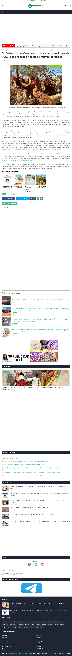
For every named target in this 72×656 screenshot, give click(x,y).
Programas (5, 624)
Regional (7, 50)
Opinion (38, 624)
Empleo (44, 624)
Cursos (49, 621)
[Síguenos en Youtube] (42, 565)
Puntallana (4, 644)
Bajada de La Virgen (29, 624)
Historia (56, 624)
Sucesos (60, 621)
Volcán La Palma (36, 621)
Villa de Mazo (39, 648)
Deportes (22, 621)
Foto (37, 627)
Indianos (62, 624)
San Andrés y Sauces (41, 644)
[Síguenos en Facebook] (29, 565)
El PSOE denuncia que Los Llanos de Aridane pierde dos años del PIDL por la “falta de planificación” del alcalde (39, 501)
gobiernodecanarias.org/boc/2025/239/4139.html (17, 160)
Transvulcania (13, 624)
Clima (19, 627)
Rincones (32, 627)
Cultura (28, 621)
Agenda (10, 621)
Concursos (21, 624)
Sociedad (44, 621)
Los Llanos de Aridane (7, 642)
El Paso (38, 637)
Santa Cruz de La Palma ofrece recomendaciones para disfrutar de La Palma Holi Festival (26, 476)
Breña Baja (4, 637)
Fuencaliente (5, 640)
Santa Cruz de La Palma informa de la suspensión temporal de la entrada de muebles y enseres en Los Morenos (39, 494)
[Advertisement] (36, 29)
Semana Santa (6, 627)
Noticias (4, 621)
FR (12, 570)
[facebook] (65, 5)
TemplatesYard (13, 653)
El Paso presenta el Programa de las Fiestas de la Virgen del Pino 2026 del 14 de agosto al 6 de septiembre (40, 521)
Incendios (14, 627)
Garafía (38, 640)
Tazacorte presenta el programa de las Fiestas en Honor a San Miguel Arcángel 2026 (25, 461)
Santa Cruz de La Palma (7, 646)
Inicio (3, 50)
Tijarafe (3, 648)
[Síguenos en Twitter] (35, 565)
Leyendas (25, 627)
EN (7, 570)
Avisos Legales (61, 653)
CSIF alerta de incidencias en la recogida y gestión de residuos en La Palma (31, 514)
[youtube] (70, 5)
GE (10, 570)
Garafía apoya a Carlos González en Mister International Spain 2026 (29, 507)
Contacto (68, 653)
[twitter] (68, 5)
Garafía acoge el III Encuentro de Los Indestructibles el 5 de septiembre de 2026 (24, 464)
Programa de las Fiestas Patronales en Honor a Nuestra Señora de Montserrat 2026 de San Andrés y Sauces (33, 389)
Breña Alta (38, 635)
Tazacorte (38, 646)
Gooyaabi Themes (28, 653)
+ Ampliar (14, 301)
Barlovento (4, 635)
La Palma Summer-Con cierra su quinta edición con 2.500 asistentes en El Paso (39, 299)
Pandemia (50, 624)
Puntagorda (39, 642)
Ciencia (41, 627)
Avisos (8, 194)
